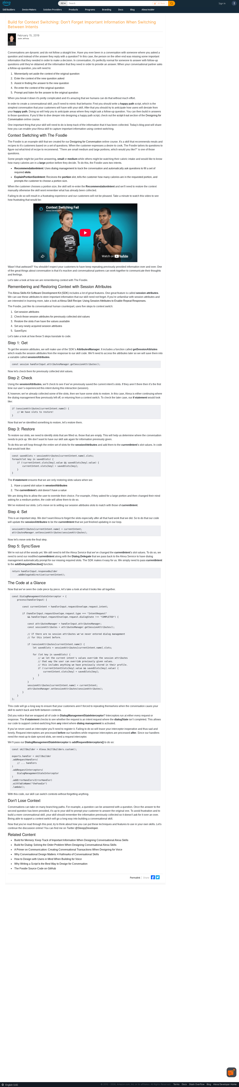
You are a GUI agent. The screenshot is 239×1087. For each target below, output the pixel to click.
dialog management (62, 168)
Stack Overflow (197, 1084)
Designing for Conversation (85, 141)
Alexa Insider (148, 9)
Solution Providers (52, 9)
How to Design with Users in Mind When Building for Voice (48, 859)
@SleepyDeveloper (86, 828)
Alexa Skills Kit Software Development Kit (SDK (40, 293)
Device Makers (29, 9)
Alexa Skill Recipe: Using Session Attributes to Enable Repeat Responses (103, 300)
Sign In (222, 3)
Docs (120, 9)
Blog (132, 9)
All (62, 3)
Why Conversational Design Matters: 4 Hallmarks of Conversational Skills (56, 854)
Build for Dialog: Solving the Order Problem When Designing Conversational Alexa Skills (65, 844)
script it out (123, 115)
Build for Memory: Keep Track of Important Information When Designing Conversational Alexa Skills (71, 840)
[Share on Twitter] (158, 877)
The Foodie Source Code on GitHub (35, 868)
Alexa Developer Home (225, 1084)
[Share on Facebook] (153, 877)
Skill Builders (9, 9)
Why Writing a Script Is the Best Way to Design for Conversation (50, 863)
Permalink (135, 877)
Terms (176, 1084)
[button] (11, 1084)
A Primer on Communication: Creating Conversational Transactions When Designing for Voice (68, 849)
